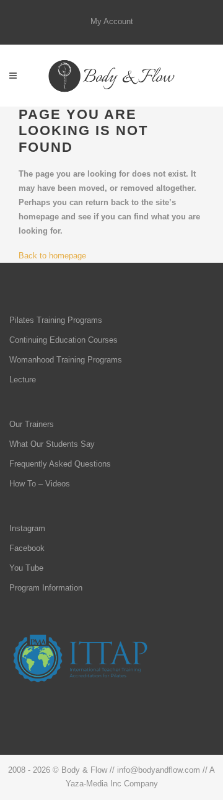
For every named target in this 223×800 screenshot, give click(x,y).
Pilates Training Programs (55, 320)
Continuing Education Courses (63, 340)
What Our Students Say (52, 444)
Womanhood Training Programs (65, 359)
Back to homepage (52, 255)
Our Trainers (31, 424)
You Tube (26, 568)
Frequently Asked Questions (60, 463)
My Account (111, 21)
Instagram (27, 528)
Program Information (45, 587)
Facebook (27, 548)
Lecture (22, 379)
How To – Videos (39, 483)
